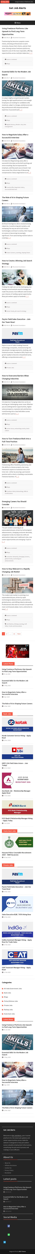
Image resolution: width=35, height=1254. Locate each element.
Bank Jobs (7, 993)
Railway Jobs (8, 1010)
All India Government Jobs (13, 989)
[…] (31, 53)
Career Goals (10, 311)
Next (19, 634)
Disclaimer (8, 1173)
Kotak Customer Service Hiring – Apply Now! (16, 737)
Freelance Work (11, 491)
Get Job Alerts (17, 8)
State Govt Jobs (9, 1014)
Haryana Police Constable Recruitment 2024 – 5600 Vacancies (16, 854)
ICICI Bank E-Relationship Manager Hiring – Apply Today (17, 819)
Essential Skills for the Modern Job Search (15, 682)
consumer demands (12, 556)
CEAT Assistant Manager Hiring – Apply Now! (16, 969)
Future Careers (11, 252)
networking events (20, 428)
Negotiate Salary (19, 187)
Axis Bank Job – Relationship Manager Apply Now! (16, 792)
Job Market (10, 624)
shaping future (26, 252)
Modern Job (19, 124)
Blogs (8, 63)
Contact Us (8, 1168)
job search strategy (20, 311)
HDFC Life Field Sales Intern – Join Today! (15, 764)
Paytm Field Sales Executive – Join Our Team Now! (16, 888)
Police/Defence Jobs (11, 1001)
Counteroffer (10, 187)
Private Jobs (10, 368)
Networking (19, 491)
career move (10, 428)
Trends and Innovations (15, 626)
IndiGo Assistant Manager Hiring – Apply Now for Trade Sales (17, 941)
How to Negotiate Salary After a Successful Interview (14, 693)
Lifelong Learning (19, 624)
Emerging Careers (24, 556)
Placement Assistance (18, 37)
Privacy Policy (9, 1170)
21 (14, 634)
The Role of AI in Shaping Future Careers (17, 704)
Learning (18, 252)
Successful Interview (11, 189)
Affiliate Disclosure (11, 1165)
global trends (9, 559)
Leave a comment (12, 59)
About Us (7, 1163)
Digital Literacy (11, 124)
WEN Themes (22, 1251)
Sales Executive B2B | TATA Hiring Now (16, 914)
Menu (19, 23)
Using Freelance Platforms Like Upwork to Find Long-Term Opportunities (15, 31)
